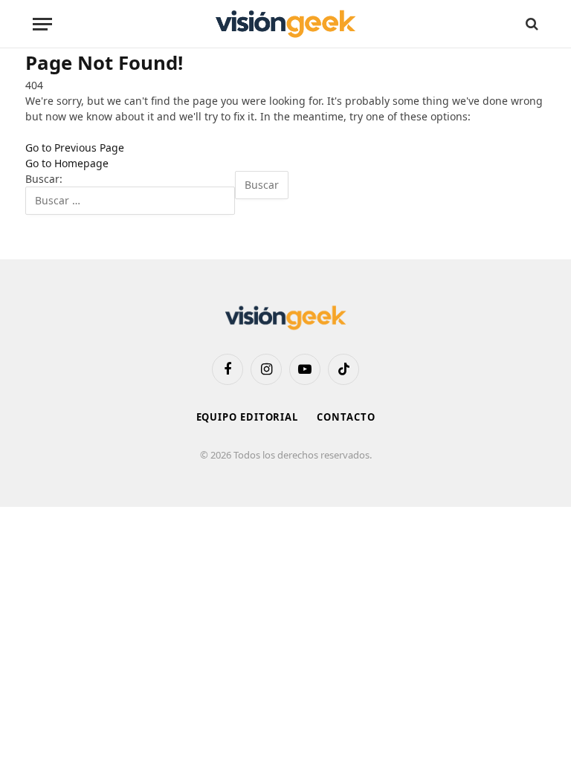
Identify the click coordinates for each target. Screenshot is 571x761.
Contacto (346, 417)
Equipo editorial (247, 417)
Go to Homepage (67, 163)
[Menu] (42, 24)
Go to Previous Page (74, 147)
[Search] (530, 24)
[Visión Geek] (285, 24)
